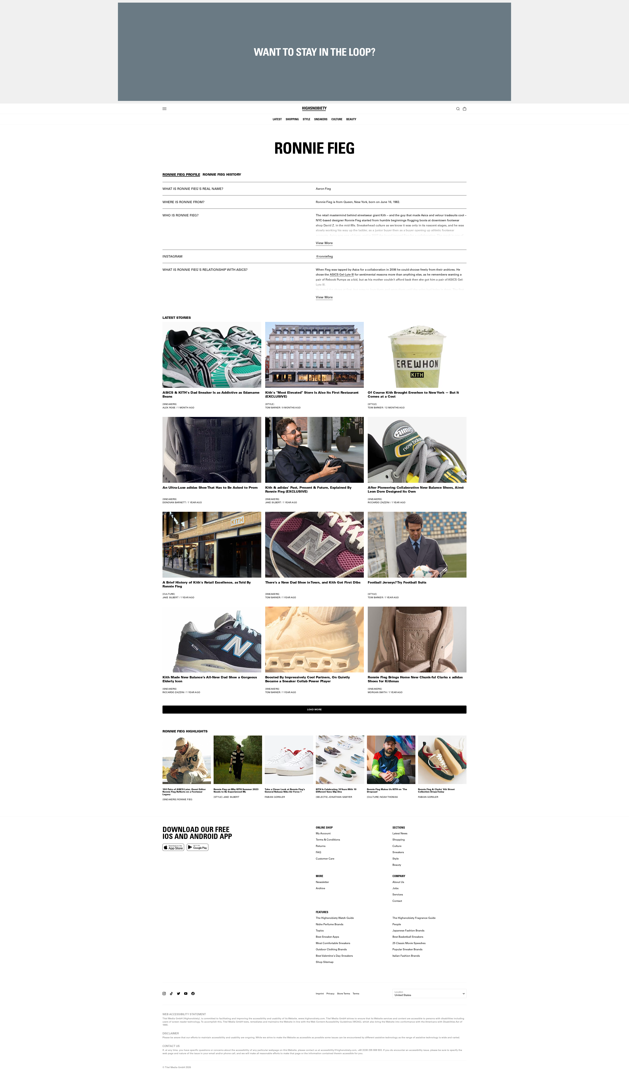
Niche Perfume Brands (329, 924)
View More (324, 243)
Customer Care (325, 858)
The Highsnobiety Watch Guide (335, 917)
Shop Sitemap (325, 962)
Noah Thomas (389, 796)
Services (397, 894)
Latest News (399, 833)
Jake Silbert (273, 502)
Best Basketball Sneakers (407, 936)
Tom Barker (272, 407)
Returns (320, 846)
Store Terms (343, 993)
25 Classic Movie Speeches (409, 943)
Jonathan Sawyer (340, 796)
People (396, 924)
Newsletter (322, 882)
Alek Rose (168, 407)
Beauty (351, 119)
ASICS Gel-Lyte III (342, 274)
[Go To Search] (458, 109)
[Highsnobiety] (314, 109)
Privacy (330, 993)
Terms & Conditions (328, 839)
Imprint (320, 993)
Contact (397, 900)
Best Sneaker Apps (327, 936)
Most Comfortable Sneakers (333, 943)
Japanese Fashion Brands (408, 930)
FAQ (318, 852)
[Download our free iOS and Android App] (173, 847)
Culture (336, 119)
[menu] (164, 109)
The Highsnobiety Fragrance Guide (414, 917)
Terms (356, 993)
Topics (320, 930)
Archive (320, 888)
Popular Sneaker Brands (407, 949)
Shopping (292, 119)
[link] (211, 365)
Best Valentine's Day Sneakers (334, 955)
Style (306, 119)
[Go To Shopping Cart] (465, 109)
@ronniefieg (324, 256)
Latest (277, 119)
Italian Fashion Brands (406, 955)
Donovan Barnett (174, 502)
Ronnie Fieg (184, 799)
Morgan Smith (377, 692)
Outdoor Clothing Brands (331, 949)
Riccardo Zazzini (379, 502)
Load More (314, 709)
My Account (323, 833)
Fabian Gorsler (275, 796)
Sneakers (320, 119)
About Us (398, 882)
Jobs (395, 888)
